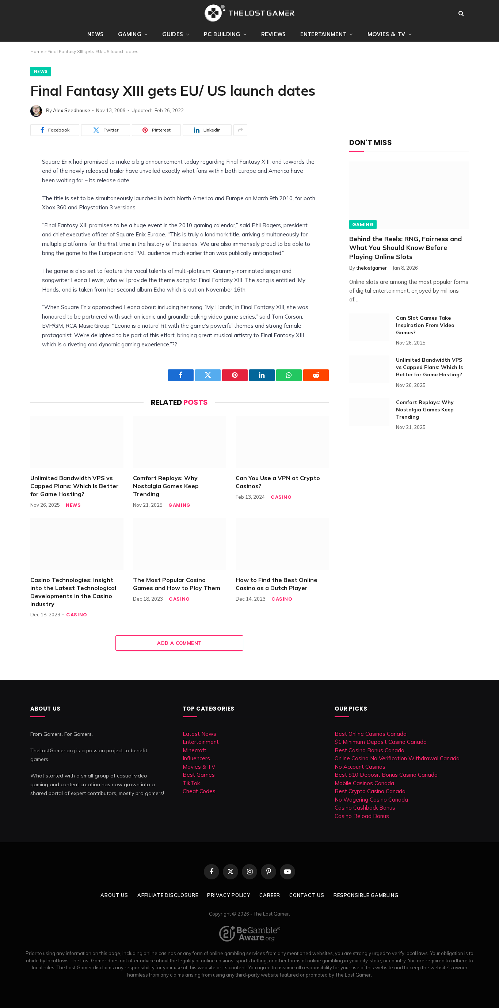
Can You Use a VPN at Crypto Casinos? (278, 482)
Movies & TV (386, 34)
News (95, 34)
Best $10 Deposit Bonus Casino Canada (386, 774)
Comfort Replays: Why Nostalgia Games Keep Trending (166, 486)
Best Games (199, 774)
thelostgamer (371, 268)
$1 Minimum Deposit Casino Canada (381, 741)
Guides (172, 34)
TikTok (191, 783)
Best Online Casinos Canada (371, 733)
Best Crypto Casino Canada (370, 791)
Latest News (199, 733)
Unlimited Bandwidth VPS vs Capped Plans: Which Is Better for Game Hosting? (74, 486)
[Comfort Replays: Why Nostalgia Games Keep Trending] (179, 442)
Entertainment (323, 34)
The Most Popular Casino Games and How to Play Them (176, 584)
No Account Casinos (360, 766)
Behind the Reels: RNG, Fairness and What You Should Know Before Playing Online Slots (405, 248)
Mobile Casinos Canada (364, 783)
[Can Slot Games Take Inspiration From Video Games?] (369, 327)
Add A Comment (179, 643)
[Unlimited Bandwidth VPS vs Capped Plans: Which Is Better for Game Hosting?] (76, 442)
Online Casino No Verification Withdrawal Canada (397, 758)
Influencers (196, 758)
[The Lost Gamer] (249, 13)
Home (36, 51)
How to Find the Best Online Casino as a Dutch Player (276, 584)
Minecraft (194, 750)
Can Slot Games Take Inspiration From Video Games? (425, 325)
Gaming (129, 34)
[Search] (461, 13)
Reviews (273, 34)
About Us (114, 895)
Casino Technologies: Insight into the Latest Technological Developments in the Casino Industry (73, 591)
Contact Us (306, 895)
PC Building (222, 34)
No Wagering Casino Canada (371, 799)
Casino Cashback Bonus (365, 807)
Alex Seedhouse (71, 110)
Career (269, 895)
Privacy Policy (228, 895)
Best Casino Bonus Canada (369, 750)
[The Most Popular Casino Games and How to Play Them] (179, 544)
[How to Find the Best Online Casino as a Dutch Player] (282, 544)
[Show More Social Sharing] (240, 130)
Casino (281, 497)
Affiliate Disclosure (167, 895)
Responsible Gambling (366, 895)
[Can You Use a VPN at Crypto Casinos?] (282, 442)
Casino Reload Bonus (362, 816)
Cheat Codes (199, 791)
